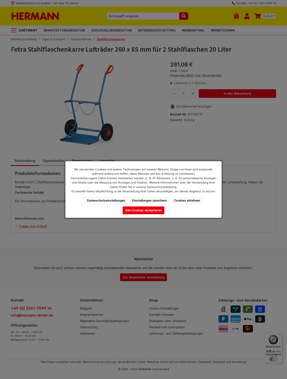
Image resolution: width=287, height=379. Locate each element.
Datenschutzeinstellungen (106, 200)
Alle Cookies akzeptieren (143, 210)
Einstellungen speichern (149, 200)
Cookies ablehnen (187, 200)
